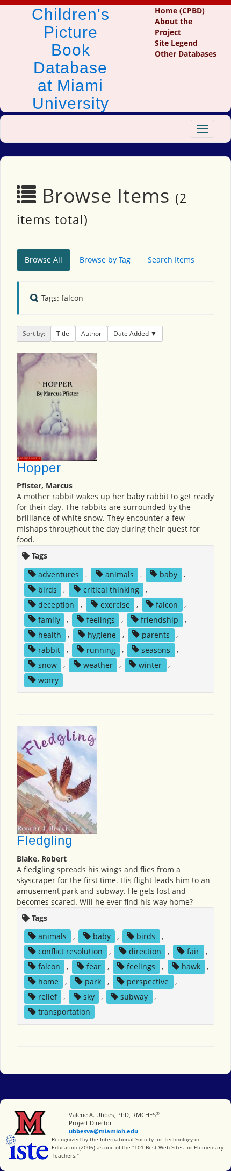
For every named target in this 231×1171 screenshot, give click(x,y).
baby (168, 574)
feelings (100, 619)
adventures (58, 574)
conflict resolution (70, 951)
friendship (159, 619)
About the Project (173, 26)
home (48, 981)
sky (89, 996)
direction (145, 951)
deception (56, 604)
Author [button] (91, 333)
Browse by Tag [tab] (105, 259)
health (49, 634)
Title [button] (62, 333)
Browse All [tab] (43, 259)
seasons (155, 649)
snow (47, 664)
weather (98, 664)
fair (193, 951)
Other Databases (185, 54)
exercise (115, 604)
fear (93, 966)
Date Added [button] (131, 333)
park (93, 981)
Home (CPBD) (180, 10)
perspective (148, 981)
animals (119, 574)
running (101, 649)
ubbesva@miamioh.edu (103, 1131)
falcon (167, 604)
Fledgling (45, 840)
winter (150, 664)
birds (47, 589)
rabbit (49, 649)
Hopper (39, 467)
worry (48, 679)
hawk (191, 966)
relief (47, 996)
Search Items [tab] (171, 259)
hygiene (102, 634)
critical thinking (111, 589)
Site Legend (176, 43)
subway (134, 996)
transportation (64, 1012)
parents (156, 634)
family (49, 619)
